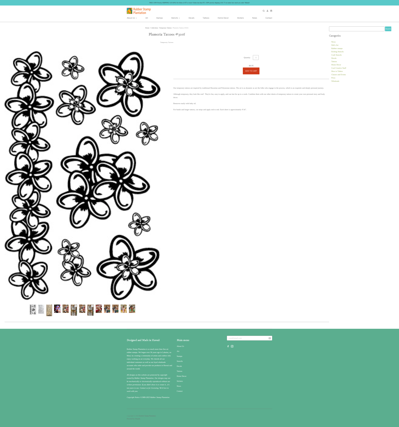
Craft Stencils (336, 55)
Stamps (159, 18)
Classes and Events (338, 75)
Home (147, 28)
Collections (154, 28)
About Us (131, 18)
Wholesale (335, 81)
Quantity (247, 57)
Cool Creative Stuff (338, 68)
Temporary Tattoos (165, 28)
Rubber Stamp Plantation (147, 416)
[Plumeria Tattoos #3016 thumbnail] (41, 309)
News (254, 18)
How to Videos (337, 71)
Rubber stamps (337, 48)
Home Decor (223, 18)
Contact (268, 18)
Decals (191, 18)
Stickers (240, 18)
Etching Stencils (337, 52)
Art (146, 18)
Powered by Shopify (133, 419)
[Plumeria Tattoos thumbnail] (33, 310)
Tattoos (206, 18)
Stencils (175, 18)
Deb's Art (334, 45)
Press (333, 78)
